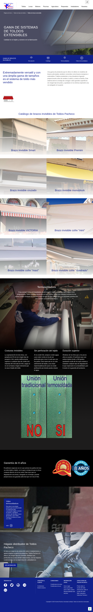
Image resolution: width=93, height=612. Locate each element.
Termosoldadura (65, 61)
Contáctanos (40, 586)
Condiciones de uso (56, 586)
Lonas (31, 6)
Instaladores (75, 6)
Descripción (31, 61)
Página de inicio (8, 13)
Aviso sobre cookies (69, 589)
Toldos (24, 6)
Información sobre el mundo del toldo (82, 590)
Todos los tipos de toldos (20, 13)
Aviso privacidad (68, 588)
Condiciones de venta (56, 584)
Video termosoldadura (81, 61)
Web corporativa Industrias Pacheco (82, 594)
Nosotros (84, 6)
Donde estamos (41, 588)
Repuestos (64, 6)
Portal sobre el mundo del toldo (81, 587)
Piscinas (46, 6)
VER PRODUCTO (23, 140)
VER (7, 525)
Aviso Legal (67, 586)
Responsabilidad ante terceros (69, 592)
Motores (37, 6)
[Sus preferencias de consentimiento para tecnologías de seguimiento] (90, 609)
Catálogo (48, 61)
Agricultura (54, 6)
